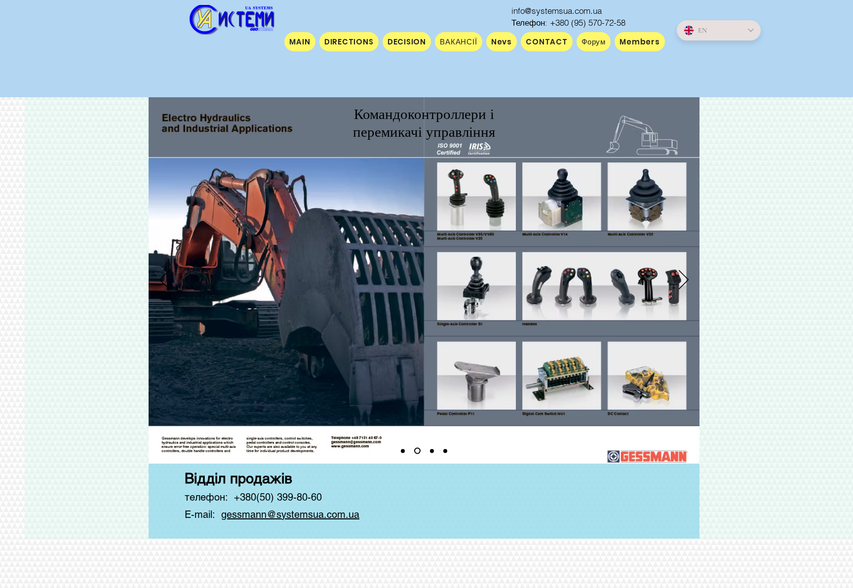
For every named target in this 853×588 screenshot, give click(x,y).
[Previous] (164, 280)
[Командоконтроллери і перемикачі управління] (417, 451)
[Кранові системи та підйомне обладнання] (403, 451)
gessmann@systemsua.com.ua (290, 514)
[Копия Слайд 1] (445, 451)
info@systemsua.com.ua (556, 10)
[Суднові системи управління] (432, 451)
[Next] (684, 280)
